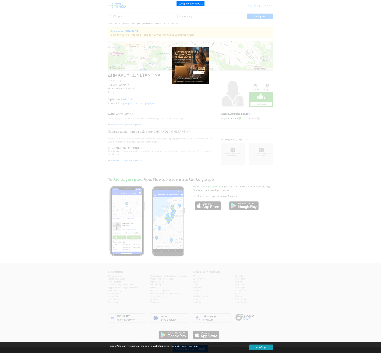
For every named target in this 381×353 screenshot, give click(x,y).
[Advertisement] (190, 27)
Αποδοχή (261, 347)
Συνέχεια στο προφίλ (190, 3)
